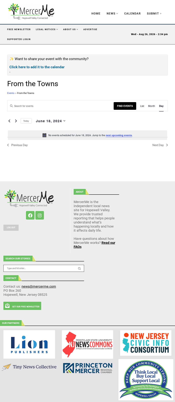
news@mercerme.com (39, 286)
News (111, 13)
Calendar (132, 13)
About (80, 191)
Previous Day (19, 145)
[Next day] (16, 121)
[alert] (87, 135)
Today (26, 120)
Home (95, 13)
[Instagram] (39, 215)
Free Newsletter (19, 29)
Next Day (158, 145)
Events (10, 93)
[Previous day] (9, 121)
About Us (69, 29)
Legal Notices (46, 29)
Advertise (90, 29)
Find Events (125, 106)
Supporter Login (19, 39)
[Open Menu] (87, 10)
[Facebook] (30, 215)
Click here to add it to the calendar (37, 67)
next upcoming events (119, 135)
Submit (153, 13)
